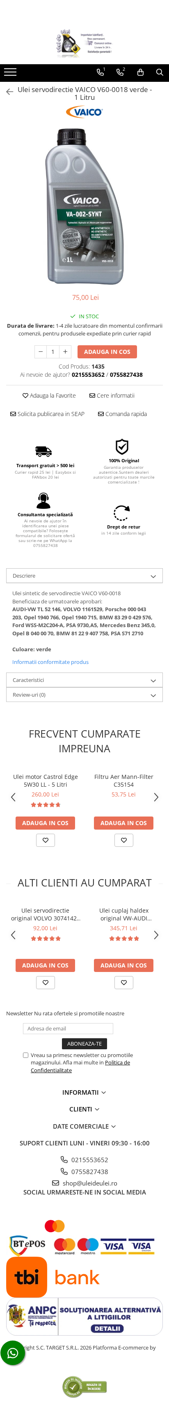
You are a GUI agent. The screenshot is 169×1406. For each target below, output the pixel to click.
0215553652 (89, 1160)
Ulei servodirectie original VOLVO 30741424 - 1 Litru (45, 914)
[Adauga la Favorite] (45, 840)
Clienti (81, 1109)
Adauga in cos (107, 351)
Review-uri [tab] (29, 694)
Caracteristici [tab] (28, 680)
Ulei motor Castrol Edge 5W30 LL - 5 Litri (45, 780)
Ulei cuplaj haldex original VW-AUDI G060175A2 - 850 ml (123, 914)
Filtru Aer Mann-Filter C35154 (123, 780)
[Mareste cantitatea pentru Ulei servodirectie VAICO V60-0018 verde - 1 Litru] (65, 351)
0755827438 (89, 1172)
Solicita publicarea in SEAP (50, 414)
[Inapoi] (6, 91)
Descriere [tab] (24, 575)
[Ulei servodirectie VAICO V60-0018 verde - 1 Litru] (84, 206)
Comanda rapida (125, 414)
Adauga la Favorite (52, 395)
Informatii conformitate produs (50, 662)
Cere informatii (115, 395)
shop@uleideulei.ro (89, 1183)
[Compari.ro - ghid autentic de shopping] (84, 1386)
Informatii (81, 1092)
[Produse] (11, 74)
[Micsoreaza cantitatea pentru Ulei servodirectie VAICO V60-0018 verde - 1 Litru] (40, 351)
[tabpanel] (84, 206)
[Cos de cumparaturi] (140, 72)
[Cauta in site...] (160, 72)
